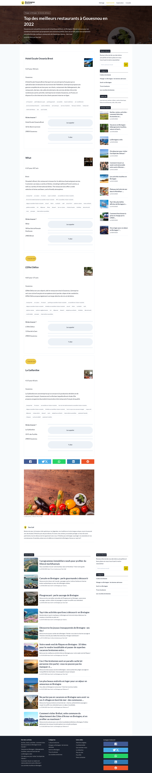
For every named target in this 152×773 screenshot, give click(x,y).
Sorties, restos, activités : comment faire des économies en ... (118, 114)
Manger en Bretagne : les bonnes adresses (37, 13)
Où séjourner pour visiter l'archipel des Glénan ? (118, 152)
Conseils (128, 3)
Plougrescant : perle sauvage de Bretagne (59, 595)
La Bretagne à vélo (116, 140)
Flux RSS (78, 755)
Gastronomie (110, 3)
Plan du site (79, 752)
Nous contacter (80, 757)
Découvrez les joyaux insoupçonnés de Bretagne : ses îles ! (64, 629)
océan (119, 102)
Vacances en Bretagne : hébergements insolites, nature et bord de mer (32, 750)
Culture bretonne (105, 75)
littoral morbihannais (106, 102)
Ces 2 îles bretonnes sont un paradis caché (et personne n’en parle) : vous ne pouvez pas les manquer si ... (60, 664)
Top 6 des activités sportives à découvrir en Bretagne (64, 612)
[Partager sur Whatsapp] (59, 461)
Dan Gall (38, 37)
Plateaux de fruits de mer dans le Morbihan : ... (118, 190)
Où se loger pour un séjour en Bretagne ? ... (119, 229)
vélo (113, 102)
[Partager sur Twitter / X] (44, 461)
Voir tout (69, 34)
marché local (103, 100)
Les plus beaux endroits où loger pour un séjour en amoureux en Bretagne (63, 682)
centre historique (121, 100)
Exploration (120, 3)
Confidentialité (80, 745)
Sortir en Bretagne (106, 82)
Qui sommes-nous (81, 747)
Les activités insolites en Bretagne (118, 178)
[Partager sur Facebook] (30, 461)
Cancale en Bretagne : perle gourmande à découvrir (63, 578)
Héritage (101, 3)
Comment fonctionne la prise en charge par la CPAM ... (118, 215)
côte (116, 102)
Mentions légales (81, 742)
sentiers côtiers (111, 100)
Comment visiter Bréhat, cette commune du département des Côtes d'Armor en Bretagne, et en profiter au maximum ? (63, 716)
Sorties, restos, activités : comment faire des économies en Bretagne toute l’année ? (33, 745)
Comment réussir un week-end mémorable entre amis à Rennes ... (117, 165)
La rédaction (79, 750)
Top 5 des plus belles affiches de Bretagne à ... (118, 203)
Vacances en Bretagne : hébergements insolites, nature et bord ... (118, 127)
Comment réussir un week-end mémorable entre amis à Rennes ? (31, 762)
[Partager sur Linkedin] (73, 461)
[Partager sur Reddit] (87, 461)
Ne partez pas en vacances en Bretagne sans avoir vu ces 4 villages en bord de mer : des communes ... (64, 698)
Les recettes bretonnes (107, 90)
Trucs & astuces (105, 86)
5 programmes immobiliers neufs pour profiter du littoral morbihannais (62, 562)
